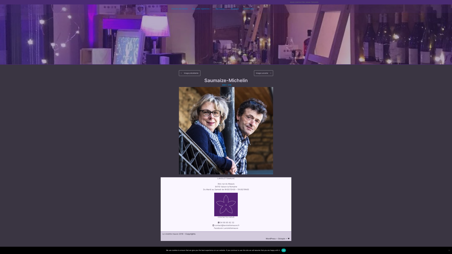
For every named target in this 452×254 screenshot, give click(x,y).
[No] (449, 250)
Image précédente (191, 73)
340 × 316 (226, 85)
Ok (284, 250)
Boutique (235, 9)
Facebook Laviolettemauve (226, 228)
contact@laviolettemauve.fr (227, 225)
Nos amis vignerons (201, 9)
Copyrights (190, 234)
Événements (248, 9)
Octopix (281, 238)
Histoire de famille (179, 9)
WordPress (271, 238)
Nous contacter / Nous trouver (304, 2)
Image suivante (262, 73)
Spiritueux (220, 9)
